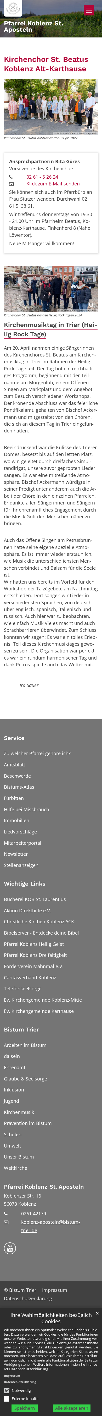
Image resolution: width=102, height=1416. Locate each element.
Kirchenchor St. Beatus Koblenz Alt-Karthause (46, 64)
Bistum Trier (21, 1029)
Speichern (24, 1408)
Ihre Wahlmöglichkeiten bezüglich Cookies (51, 1318)
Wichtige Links (25, 883)
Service (14, 738)
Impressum (12, 1375)
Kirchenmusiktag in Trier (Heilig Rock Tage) (51, 329)
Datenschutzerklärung (28, 1368)
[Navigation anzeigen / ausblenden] (89, 10)
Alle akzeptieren (71, 1408)
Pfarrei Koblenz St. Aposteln (44, 1186)
